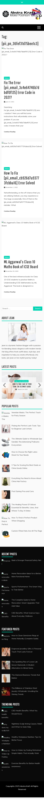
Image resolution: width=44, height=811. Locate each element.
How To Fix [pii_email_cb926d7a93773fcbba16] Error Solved (21, 178)
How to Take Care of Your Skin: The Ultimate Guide (10, 385)
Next (39, 385)
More (7, 78)
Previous (5, 385)
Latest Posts (9, 366)
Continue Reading (9, 132)
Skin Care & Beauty (9, 381)
